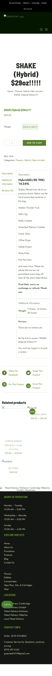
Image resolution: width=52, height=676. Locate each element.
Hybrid (27, 160)
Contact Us (9, 562)
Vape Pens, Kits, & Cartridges (18, 585)
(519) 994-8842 (19, 635)
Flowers (19, 160)
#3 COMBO (13, 468)
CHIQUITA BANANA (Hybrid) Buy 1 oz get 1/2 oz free (13, 445)
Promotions (9, 551)
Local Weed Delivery (14, 618)
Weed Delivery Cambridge (17, 603)
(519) (7, 649)
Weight (7, 126)
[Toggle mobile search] (41, 29)
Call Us (7, 604)
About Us (8, 547)
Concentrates (10, 581)
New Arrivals (38, 160)
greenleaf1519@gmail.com (17, 653)
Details (9, 424)
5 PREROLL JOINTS (38, 414)
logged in (35, 348)
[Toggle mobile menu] (46, 29)
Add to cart (34, 142)
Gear (6, 589)
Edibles (7, 577)
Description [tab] (7, 173)
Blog (6, 558)
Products (8, 555)
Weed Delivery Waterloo (16, 615)
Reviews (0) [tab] (7, 190)
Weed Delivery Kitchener (16, 611)
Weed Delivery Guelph (15, 607)
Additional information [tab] (7, 182)
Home (7, 543)
